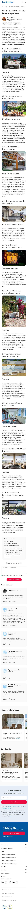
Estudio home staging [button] (8, 419)
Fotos (2, 856)
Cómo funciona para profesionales (9, 871)
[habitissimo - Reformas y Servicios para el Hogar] (6, 2)
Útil (6, 601)
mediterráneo (11, 325)
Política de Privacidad (14, 806)
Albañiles (3, 861)
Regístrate (3, 870)
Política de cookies (7, 896)
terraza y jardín (11, 67)
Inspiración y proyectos (13, 6)
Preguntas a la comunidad (7, 854)
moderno (15, 419)
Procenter (3, 857)
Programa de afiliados (6, 877)
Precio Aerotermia (5, 848)
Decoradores (21, 6)
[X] (9, 882)
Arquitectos (3, 863)
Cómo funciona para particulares (8, 868)
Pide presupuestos (14, 912)
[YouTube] (13, 882)
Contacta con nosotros (6, 879)
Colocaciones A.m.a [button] (7, 169)
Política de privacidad (8, 893)
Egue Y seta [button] (6, 513)
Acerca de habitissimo (6, 875)
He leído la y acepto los (14, 807)
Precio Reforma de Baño (6, 846)
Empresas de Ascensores (7, 850)
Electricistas (3, 860)
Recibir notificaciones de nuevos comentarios (12, 575)
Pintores (3, 858)
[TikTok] (17, 882)
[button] (14, 845)
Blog (6, 6)
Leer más (18, 738)
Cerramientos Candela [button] (8, 465)
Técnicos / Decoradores (14, 545)
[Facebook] (6, 882)
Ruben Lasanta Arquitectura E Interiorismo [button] (11, 217)
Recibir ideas (14, 802)
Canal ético (3, 876)
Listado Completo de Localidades (9, 863)
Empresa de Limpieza (6, 851)
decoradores (7, 548)
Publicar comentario (14, 579)
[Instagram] (2, 882)
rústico (5, 67)
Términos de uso (7, 808)
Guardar (18, 23)
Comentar (12, 601)
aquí (10, 816)
